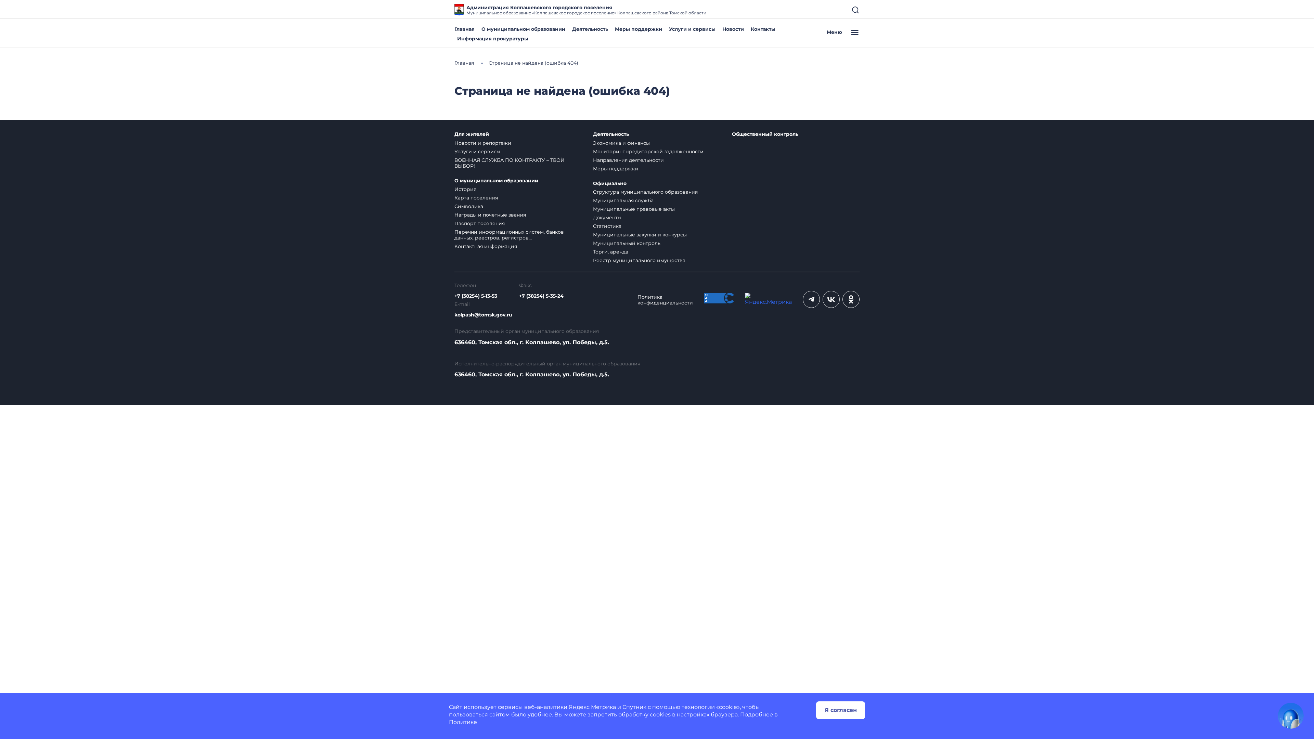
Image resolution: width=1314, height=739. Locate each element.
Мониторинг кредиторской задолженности (648, 151)
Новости (733, 29)
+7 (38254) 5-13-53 (475, 296)
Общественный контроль (765, 134)
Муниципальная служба (623, 200)
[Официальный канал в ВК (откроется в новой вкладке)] (831, 299)
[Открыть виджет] (1291, 716)
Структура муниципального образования (645, 192)
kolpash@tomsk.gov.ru (483, 315)
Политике (463, 722)
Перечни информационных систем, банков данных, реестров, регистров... (509, 235)
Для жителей (471, 134)
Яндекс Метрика (592, 707)
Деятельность (590, 29)
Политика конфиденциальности (665, 300)
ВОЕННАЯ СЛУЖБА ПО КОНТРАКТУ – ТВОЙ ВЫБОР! (509, 163)
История (465, 189)
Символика (468, 206)
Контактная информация (485, 246)
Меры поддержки (638, 29)
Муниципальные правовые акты (634, 209)
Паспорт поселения (479, 223)
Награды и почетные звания (490, 215)
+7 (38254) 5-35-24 (541, 296)
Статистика (607, 226)
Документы (607, 218)
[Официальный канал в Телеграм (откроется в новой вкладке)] (811, 299)
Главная (464, 29)
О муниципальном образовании (523, 29)
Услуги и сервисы (692, 29)
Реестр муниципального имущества (639, 260)
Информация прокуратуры (492, 39)
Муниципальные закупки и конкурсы (640, 235)
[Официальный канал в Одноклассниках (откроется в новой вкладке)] (851, 299)
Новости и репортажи (482, 143)
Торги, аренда (610, 252)
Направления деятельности (628, 160)
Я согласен (841, 710)
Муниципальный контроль (626, 243)
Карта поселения (476, 198)
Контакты (763, 29)
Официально (610, 183)
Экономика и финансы (621, 143)
